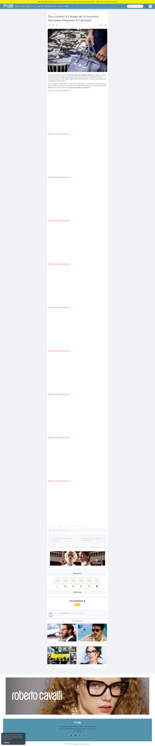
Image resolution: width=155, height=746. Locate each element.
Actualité (50, 13)
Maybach (61, 526)
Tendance (23, 6)
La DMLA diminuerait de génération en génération (61, 539)
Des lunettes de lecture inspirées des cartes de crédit (91, 539)
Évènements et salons (50, 6)
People (17, 6)
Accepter (6, 742)
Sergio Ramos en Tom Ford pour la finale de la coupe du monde (61, 639)
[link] (105, 25)
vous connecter (65, 613)
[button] (146, 6)
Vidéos (66, 6)
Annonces (60, 6)
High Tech (40, 6)
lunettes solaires (53, 526)
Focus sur (33, 6)
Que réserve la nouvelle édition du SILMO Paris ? (59, 661)
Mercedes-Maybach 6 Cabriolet (82, 526)
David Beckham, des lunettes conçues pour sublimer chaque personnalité (91, 639)
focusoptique (76, 600)
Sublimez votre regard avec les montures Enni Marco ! (92, 661)
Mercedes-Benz (68, 526)
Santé (28, 6)
